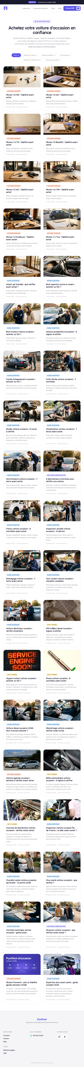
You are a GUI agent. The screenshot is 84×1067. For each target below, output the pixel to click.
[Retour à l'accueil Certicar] (5, 8)
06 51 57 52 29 (38, 1035)
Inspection (26, 8)
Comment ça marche (40, 8)
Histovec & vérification (32, 60)
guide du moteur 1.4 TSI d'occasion (41, 46)
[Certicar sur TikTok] (65, 1037)
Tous (16, 55)
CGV (5, 1053)
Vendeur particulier (53, 60)
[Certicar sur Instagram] (59, 1037)
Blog (59, 8)
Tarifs (53, 8)
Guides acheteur (49, 55)
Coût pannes (65, 55)
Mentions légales (9, 1050)
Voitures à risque (30, 55)
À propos (6, 1035)
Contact (6, 1038)
